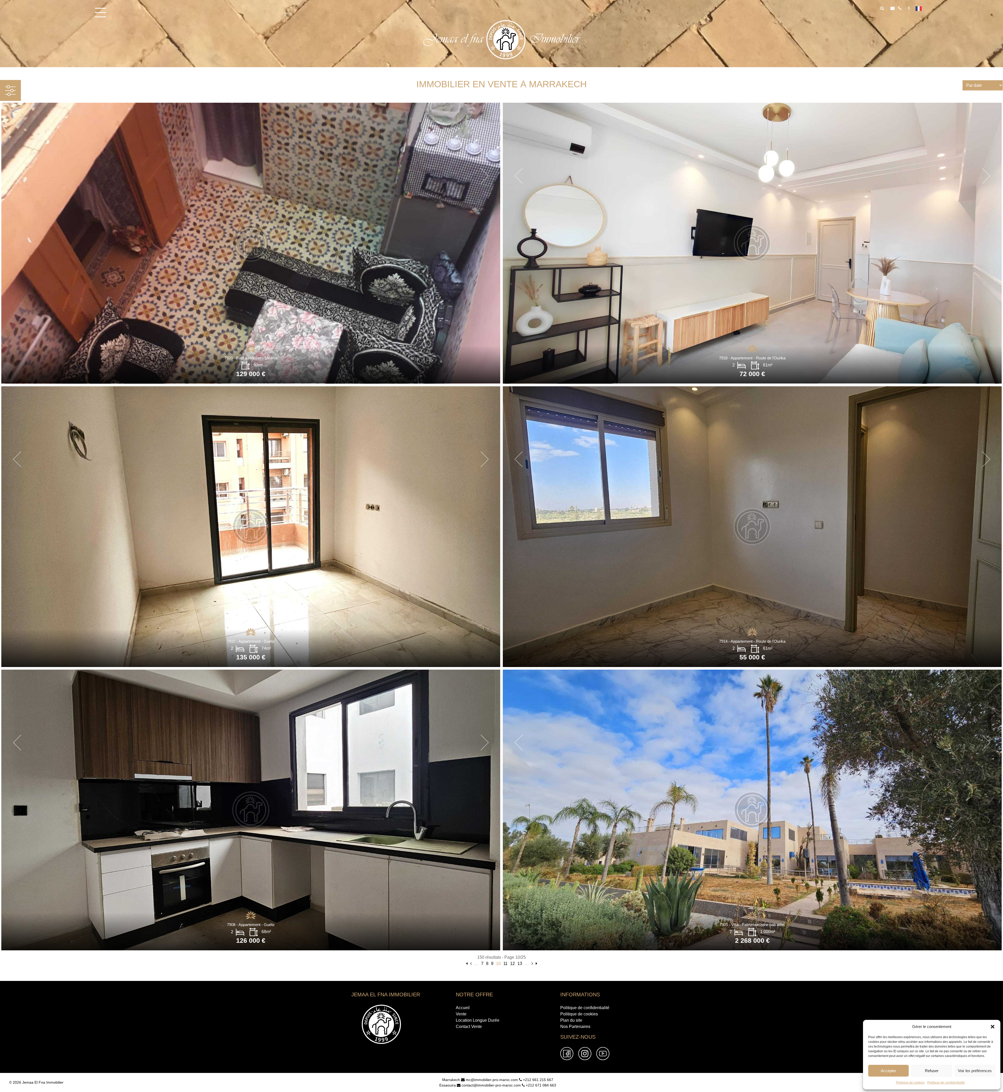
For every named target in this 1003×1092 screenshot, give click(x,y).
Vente (461, 1014)
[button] (992, 1026)
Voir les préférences (975, 1070)
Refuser (931, 1070)
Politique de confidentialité (946, 1082)
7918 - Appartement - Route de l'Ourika (752, 358)
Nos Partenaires (575, 1026)
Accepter (888, 1070)
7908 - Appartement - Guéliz (251, 924)
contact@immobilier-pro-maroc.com (490, 1085)
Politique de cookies (910, 1082)
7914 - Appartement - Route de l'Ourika (752, 641)
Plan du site (571, 1020)
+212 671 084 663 (540, 1085)
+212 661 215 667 (537, 1080)
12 (512, 963)
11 (505, 963)
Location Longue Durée (477, 1020)
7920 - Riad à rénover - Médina (250, 358)
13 (519, 963)
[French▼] (920, 8)
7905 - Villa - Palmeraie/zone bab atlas (752, 924)
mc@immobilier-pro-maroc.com (491, 1080)
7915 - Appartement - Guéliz (251, 641)
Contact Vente (469, 1026)
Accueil (463, 1007)
